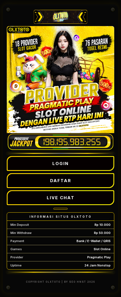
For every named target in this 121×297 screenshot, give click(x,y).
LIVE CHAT (61, 197)
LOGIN (60, 163)
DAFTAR (60, 180)
